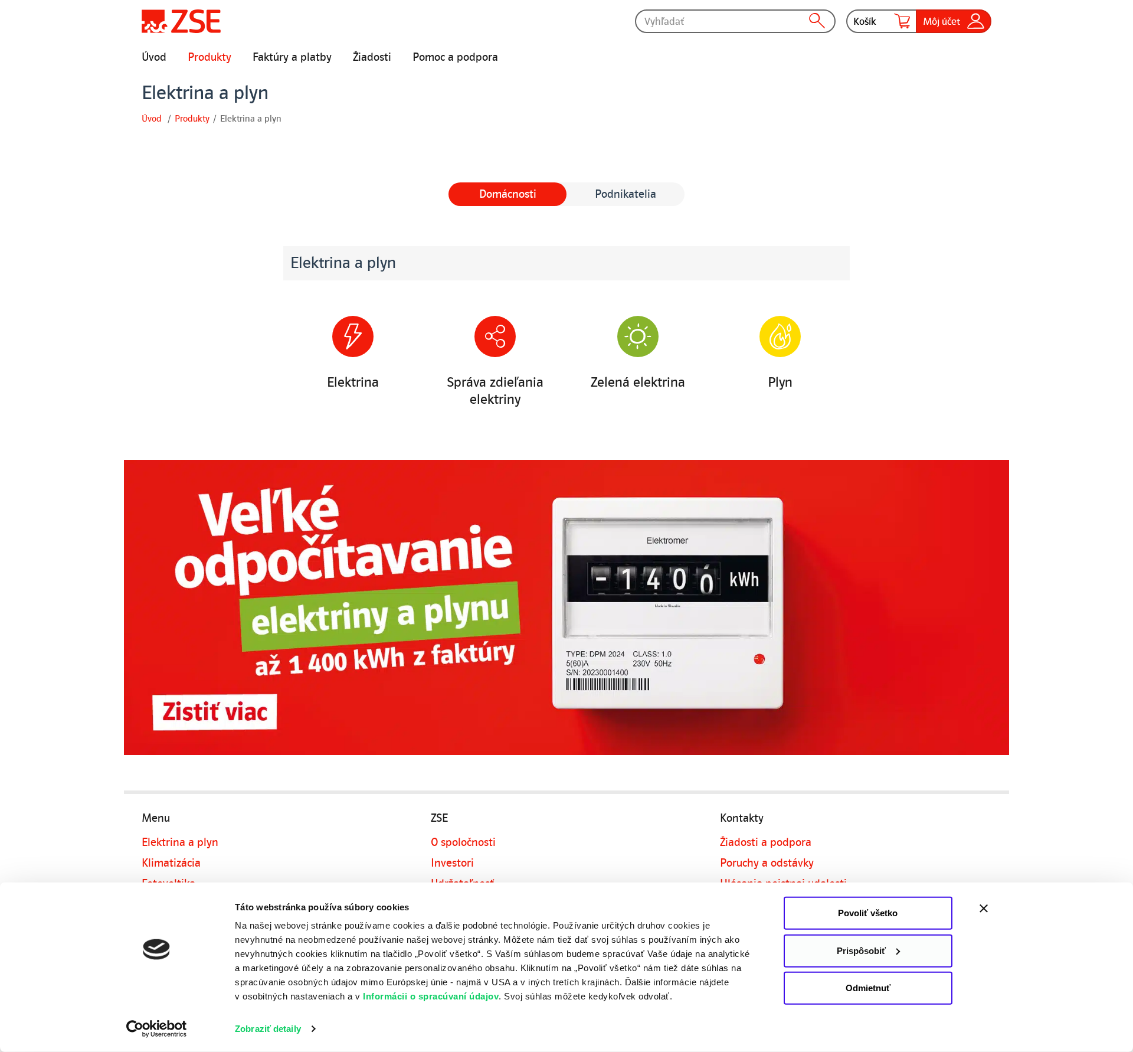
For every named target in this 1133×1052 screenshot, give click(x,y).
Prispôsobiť (861, 950)
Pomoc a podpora (455, 57)
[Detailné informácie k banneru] (566, 607)
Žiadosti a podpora (765, 842)
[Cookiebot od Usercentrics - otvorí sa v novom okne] (156, 1029)
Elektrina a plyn (180, 842)
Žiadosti (372, 57)
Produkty (209, 57)
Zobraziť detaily (268, 1029)
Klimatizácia (171, 863)
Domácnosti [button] (507, 194)
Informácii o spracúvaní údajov (431, 996)
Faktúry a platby (292, 57)
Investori (452, 863)
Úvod (154, 57)
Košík (864, 21)
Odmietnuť (868, 988)
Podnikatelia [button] (625, 194)
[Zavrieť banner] (1009, 908)
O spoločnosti (463, 842)
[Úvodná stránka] (181, 21)
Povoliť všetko (868, 913)
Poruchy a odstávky (767, 863)
